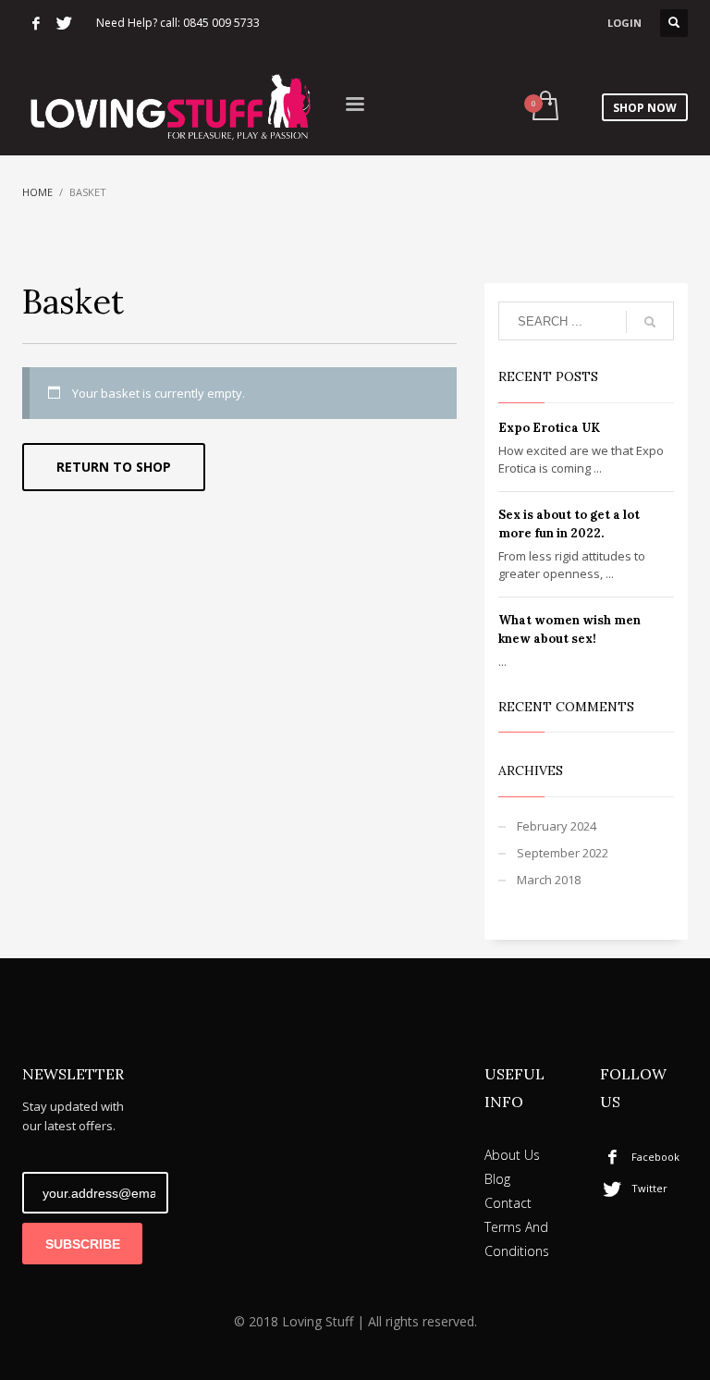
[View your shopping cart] (544, 107)
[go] (650, 321)
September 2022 (562, 852)
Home (37, 192)
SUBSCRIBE (82, 1244)
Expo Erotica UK (549, 428)
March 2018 (549, 879)
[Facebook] (36, 23)
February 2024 (556, 826)
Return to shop (113, 466)
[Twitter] (64, 23)
